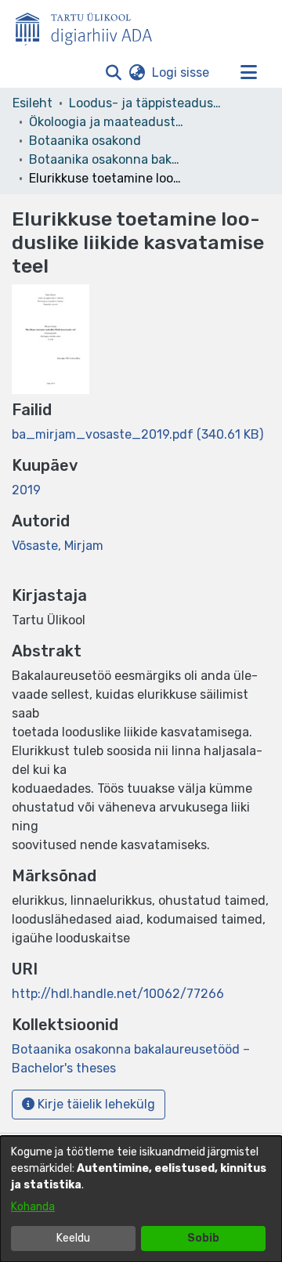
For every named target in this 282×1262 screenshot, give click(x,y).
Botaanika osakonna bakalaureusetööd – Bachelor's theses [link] (107, 159)
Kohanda (33, 1206)
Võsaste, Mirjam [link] (57, 545)
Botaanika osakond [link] (85, 140)
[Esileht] (90, 25)
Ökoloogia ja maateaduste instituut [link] (107, 121)
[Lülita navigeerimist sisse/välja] (248, 73)
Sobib (203, 1238)
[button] (113, 72)
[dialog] (141, 1199)
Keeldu (73, 1238)
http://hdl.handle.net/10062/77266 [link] (118, 993)
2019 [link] (26, 490)
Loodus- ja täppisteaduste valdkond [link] (147, 103)
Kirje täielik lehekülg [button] (94, 1104)
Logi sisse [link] (181, 72)
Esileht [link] (32, 103)
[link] (137, 434)
